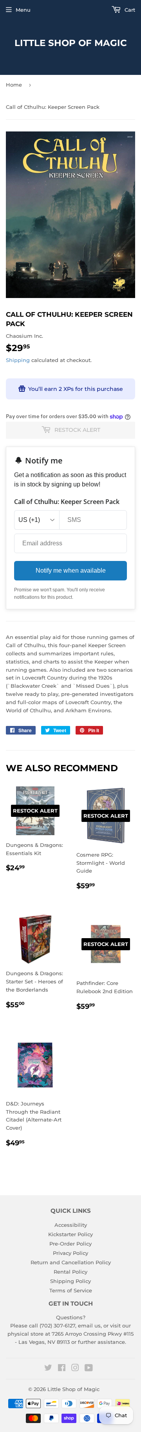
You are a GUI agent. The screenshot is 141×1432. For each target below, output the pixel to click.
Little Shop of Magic (70, 42)
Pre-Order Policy (70, 1243)
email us (89, 1325)
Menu (23, 10)
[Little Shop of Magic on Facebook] (62, 1369)
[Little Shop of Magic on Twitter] (48, 1369)
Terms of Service (70, 1290)
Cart (129, 10)
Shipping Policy (70, 1281)
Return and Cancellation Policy (71, 1262)
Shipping (18, 360)
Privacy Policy (70, 1253)
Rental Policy (70, 1272)
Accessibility (70, 1225)
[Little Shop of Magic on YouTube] (89, 1369)
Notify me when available (71, 570)
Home (14, 85)
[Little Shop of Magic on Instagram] (75, 1369)
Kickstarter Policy (70, 1234)
